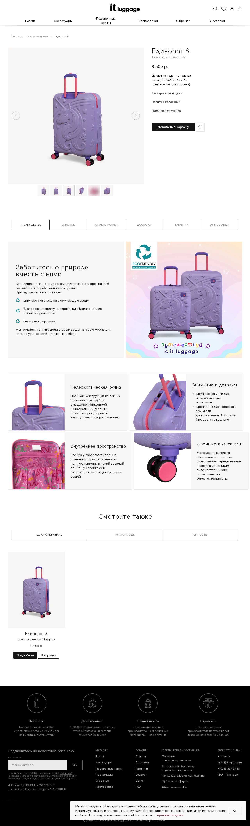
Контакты (224, 756)
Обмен (140, 780)
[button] (29, 20)
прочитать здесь (170, 815)
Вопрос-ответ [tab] (219, 224)
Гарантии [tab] (181, 224)
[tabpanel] (125, 308)
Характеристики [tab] (106, 224)
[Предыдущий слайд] (16, 116)
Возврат (141, 774)
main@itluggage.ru (230, 762)
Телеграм (231, 774)
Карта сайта (104, 786)
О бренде (102, 780)
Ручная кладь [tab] (125, 534)
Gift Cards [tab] (200, 534)
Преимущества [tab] (31, 224)
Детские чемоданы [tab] (49, 534)
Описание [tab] (68, 224)
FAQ (138, 786)
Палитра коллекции (166, 102)
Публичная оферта (175, 781)
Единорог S (61, 36)
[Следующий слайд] (136, 116)
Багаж (15, 36)
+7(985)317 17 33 (229, 768)
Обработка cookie (174, 787)
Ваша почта (15, 757)
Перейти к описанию (166, 110)
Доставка (142, 762)
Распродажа (104, 774)
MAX (220, 774)
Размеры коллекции (166, 93)
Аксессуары (104, 762)
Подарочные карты (109, 768)
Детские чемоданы (37, 36)
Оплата (141, 756)
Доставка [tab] (144, 224)
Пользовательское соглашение (183, 775)
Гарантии (142, 768)
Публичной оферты (64, 778)
